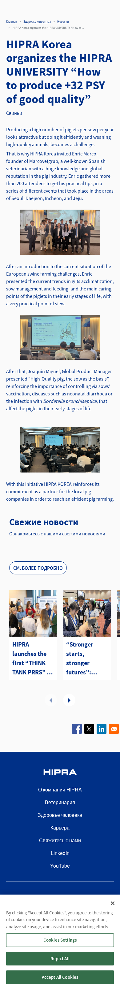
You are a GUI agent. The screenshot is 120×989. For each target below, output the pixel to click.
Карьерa (60, 827)
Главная (11, 22)
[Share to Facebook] (77, 729)
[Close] (112, 903)
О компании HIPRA (60, 789)
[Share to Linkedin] (101, 729)
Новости (63, 22)
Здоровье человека (60, 814)
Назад (51, 700)
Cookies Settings (60, 940)
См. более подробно (38, 568)
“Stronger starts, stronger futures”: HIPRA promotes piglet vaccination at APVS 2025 (85, 658)
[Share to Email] (114, 729)
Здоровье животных (37, 22)
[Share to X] (89, 729)
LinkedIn (60, 852)
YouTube (60, 865)
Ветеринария (60, 802)
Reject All (60, 958)
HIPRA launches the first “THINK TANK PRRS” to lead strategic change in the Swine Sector (32, 658)
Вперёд (69, 700)
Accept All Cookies (60, 977)
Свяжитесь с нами (60, 840)
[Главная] (60, 773)
